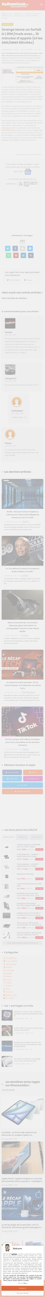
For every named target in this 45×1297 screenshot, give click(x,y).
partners (14, 1254)
